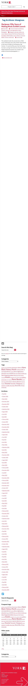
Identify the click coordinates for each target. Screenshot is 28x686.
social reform (9, 381)
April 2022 (4, 442)
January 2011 (5, 567)
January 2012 (5, 539)
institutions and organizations (11, 30)
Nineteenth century (13, 377)
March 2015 (4, 503)
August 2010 (5, 574)
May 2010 (4, 582)
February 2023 (5, 419)
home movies (21, 373)
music (14, 35)
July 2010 (4, 577)
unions (23, 383)
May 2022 (4, 439)
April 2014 (4, 508)
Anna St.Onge (19, 37)
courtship (12, 371)
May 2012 (4, 531)
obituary (18, 377)
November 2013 (5, 513)
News (20, 30)
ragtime (10, 379)
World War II (18, 385)
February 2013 (5, 526)
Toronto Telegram (16, 383)
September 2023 (5, 409)
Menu (2, 15)
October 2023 (5, 406)
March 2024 (4, 399)
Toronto (6, 37)
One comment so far (7, 57)
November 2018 (5, 477)
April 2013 (4, 521)
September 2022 (5, 432)
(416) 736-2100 (4, 675)
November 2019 (5, 470)
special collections (16, 381)
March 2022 (4, 444)
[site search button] (15, 350)
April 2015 (4, 500)
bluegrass (12, 32)
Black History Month (8, 369)
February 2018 (5, 480)
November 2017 (5, 485)
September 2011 (5, 546)
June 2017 (4, 498)
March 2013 (4, 523)
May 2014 (4, 505)
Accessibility (3, 681)
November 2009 (5, 589)
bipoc (24, 367)
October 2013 (5, 516)
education (3, 373)
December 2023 (5, 401)
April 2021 (4, 449)
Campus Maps (4, 676)
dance (15, 371)
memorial (3, 377)
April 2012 (4, 533)
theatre (3, 383)
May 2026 (4, 394)
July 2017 (4, 495)
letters (12, 375)
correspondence (5, 371)
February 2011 (5, 564)
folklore (6, 34)
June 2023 (4, 414)
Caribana (18, 369)
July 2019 (4, 472)
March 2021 (4, 452)
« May (2, 648)
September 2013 (5, 518)
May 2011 (4, 556)
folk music (15, 373)
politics (24, 377)
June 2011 (4, 554)
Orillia (17, 35)
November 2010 (5, 569)
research (23, 379)
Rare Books (17, 379)
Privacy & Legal (4, 680)
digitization (20, 371)
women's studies (5, 385)
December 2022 (5, 424)
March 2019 (4, 475)
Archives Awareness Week (13, 367)
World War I (12, 385)
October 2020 (5, 457)
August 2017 (5, 493)
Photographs (4, 32)
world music (11, 37)
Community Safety (5, 679)
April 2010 (4, 584)
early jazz (16, 32)
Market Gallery (10, 35)
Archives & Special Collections (17, 28)
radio (8, 379)
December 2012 (5, 528)
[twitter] (3, 343)
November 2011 (5, 541)
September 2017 (5, 490)
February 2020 (5, 467)
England (8, 373)
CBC (22, 369)
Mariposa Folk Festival (13, 34)
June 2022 (4, 437)
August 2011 (5, 549)
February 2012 (5, 536)
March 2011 (4, 561)
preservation (4, 379)
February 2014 (5, 511)
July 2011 (4, 551)
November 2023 (5, 404)
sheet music (3, 381)
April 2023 (4, 416)
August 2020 (5, 460)
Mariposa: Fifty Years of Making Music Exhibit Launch (13, 25)
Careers (2, 683)
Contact (3, 674)
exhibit (20, 32)
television (23, 381)
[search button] (24, 7)
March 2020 (4, 465)
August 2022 (5, 434)
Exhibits (3, 30)
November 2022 (5, 427)
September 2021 (5, 447)
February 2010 (5, 587)
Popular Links (11, 6)
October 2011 (5, 544)
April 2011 (4, 559)
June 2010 (4, 579)
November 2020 (5, 455)
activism (2, 367)
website (7, 353)
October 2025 (5, 396)
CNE (24, 369)
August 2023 (5, 411)
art (21, 367)
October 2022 (5, 429)
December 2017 (5, 483)
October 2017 (5, 488)
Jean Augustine (5, 375)
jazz (25, 373)
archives (5, 367)
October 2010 (5, 572)
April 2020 (4, 462)
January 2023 (5, 422)
